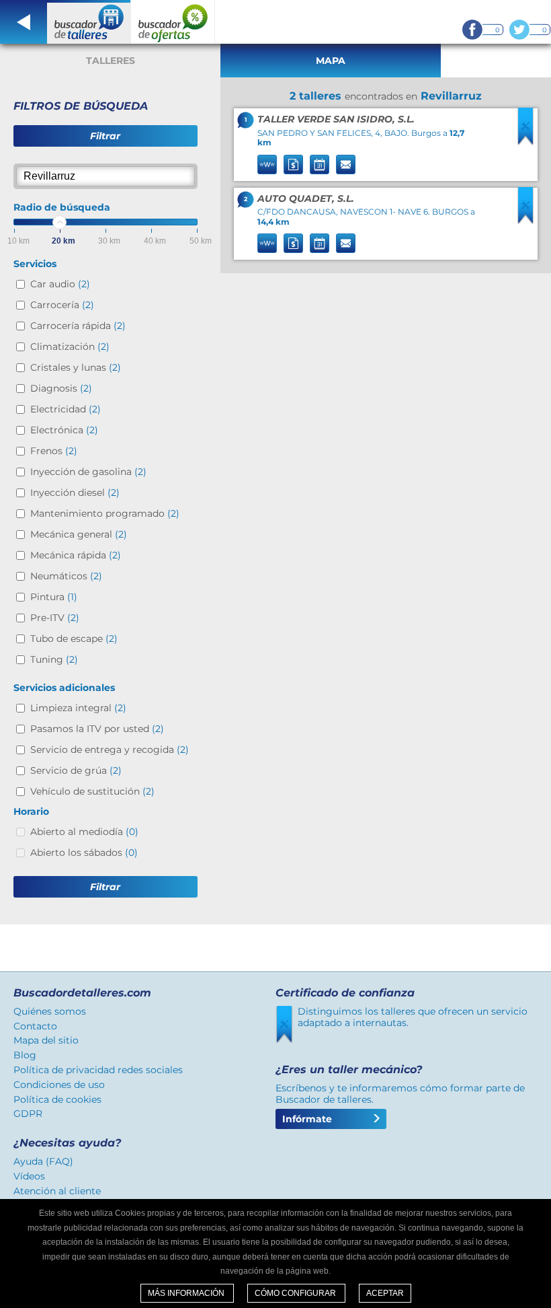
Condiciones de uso (59, 1085)
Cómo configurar (296, 1293)
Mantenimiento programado (104, 513)
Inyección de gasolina (88, 472)
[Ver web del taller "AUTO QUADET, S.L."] (267, 243)
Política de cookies (57, 1099)
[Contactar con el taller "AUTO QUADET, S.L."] (345, 243)
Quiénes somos (49, 1011)
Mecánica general (78, 534)
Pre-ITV (54, 618)
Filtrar (105, 136)
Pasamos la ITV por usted (97, 729)
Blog (24, 1055)
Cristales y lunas (75, 367)
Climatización (70, 346)
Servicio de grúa (76, 770)
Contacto (35, 1026)
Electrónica (64, 430)
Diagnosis (61, 388)
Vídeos (29, 1176)
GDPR (27, 1113)
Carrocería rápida (78, 326)
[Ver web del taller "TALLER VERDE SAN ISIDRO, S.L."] (267, 164)
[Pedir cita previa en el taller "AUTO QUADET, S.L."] (319, 243)
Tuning (54, 659)
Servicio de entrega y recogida (109, 749)
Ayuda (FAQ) (43, 1161)
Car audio (60, 284)
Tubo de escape (74, 638)
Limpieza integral (78, 708)
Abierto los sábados (84, 852)
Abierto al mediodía (84, 832)
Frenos (53, 451)
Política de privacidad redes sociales (98, 1070)
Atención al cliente (57, 1191)
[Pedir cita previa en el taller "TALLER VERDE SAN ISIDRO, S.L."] (319, 164)
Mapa (330, 60)
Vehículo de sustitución (92, 791)
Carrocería (62, 305)
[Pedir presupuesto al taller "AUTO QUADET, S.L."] (293, 243)
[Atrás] (23, 22)
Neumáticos (66, 576)
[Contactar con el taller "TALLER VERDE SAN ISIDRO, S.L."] (345, 164)
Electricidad (65, 409)
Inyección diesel (75, 492)
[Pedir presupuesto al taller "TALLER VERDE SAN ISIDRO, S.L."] (293, 164)
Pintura (53, 597)
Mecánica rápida (75, 555)
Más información (187, 1293)
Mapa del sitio (46, 1040)
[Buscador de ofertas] (173, 22)
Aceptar (385, 1293)
